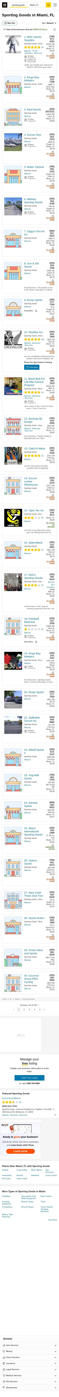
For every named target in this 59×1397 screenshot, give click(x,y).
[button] (55, 5)
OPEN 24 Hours (40, 29)
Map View (11, 23)
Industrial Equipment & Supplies (29, 1109)
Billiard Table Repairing (7, 1215)
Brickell (20, 1175)
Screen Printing (44, 660)
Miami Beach (36, 1170)
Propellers (6, 1196)
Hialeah (5, 1170)
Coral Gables (22, 1170)
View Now (33, 367)
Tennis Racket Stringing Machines (47, 1209)
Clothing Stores (44, 44)
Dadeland (35, 1175)
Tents (43, 1202)
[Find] (48, 4)
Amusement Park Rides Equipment (28, 1197)
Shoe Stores (43, 899)
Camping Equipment (6, 1203)
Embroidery (42, 84)
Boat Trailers (46, 1196)
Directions (29, 53)
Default (50, 23)
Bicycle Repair (27, 1207)
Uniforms (41, 336)
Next (44, 1009)
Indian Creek (22, 1178)
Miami (17, 999)
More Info (38, 53)
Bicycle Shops (27, 1202)
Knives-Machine (44, 514)
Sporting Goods (30, 44)
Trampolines (7, 1207)
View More (52, 1220)
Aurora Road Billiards (11, 1098)
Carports (41, 425)
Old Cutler (6, 1178)
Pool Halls (47, 1109)
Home (4, 999)
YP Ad (34, 51)
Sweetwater (7, 1175)
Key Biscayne (49, 1171)
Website (27, 51)
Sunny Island (51, 1175)
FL (11, 999)
